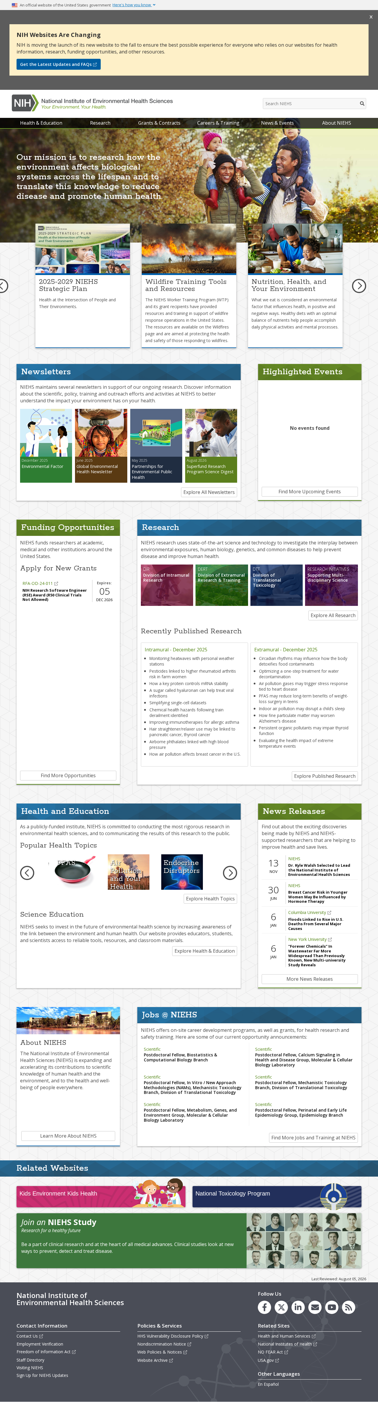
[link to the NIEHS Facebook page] (264, 1307)
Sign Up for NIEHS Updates (42, 1375)
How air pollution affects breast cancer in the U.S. (195, 754)
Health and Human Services (284, 1336)
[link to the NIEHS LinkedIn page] (298, 1307)
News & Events (277, 123)
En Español (268, 1384)
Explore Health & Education (205, 951)
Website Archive (152, 1360)
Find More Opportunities (68, 775)
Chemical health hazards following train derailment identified (186, 712)
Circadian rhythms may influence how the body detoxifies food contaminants (303, 661)
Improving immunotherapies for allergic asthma (194, 722)
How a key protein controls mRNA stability (188, 683)
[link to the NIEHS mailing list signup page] (315, 1307)
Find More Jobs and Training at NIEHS (313, 1137)
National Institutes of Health (285, 1344)
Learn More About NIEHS (68, 1136)
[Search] (362, 103)
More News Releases (309, 979)
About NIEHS (336, 123)
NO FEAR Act (270, 1352)
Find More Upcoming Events (309, 491)
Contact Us (27, 1336)
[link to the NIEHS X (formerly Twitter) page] (281, 1307)
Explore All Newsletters (209, 492)
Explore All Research (333, 615)
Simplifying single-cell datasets (177, 702)
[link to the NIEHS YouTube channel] (331, 1307)
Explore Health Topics (210, 898)
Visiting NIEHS (30, 1367)
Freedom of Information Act (44, 1351)
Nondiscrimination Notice (161, 1344)
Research (100, 123)
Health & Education (41, 123)
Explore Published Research (325, 776)
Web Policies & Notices (159, 1352)
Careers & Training (218, 123)
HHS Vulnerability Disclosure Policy (170, 1336)
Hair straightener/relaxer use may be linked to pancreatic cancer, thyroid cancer (192, 731)
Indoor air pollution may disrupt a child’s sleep (302, 708)
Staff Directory (30, 1360)
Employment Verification (40, 1344)
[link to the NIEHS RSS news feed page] (348, 1307)
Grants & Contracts (159, 123)
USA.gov (266, 1360)
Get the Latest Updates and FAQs (56, 64)
